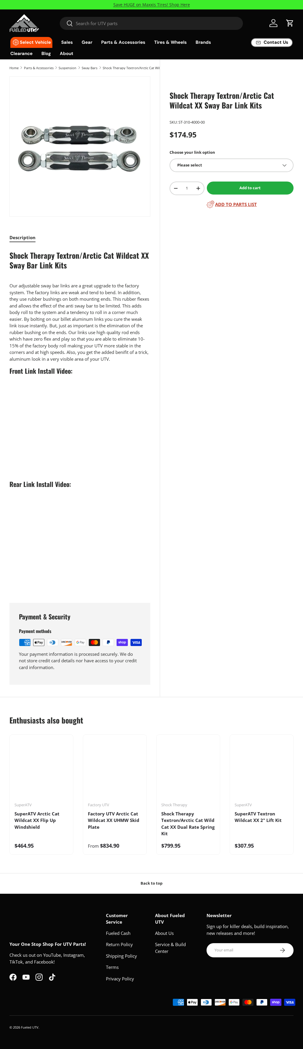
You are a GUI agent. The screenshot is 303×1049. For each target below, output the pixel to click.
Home (14, 67)
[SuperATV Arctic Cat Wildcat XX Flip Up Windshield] (41, 770)
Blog (46, 53)
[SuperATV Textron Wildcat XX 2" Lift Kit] (262, 770)
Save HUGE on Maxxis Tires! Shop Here (151, 4)
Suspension (67, 67)
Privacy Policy (120, 979)
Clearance (21, 53)
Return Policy (119, 944)
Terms (112, 967)
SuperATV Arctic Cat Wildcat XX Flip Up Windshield (36, 820)
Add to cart (250, 187)
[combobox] (151, 23)
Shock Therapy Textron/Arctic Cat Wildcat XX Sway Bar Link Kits (136, 67)
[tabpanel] (79, 419)
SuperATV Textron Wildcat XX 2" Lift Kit (258, 817)
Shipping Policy (121, 956)
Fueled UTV (29, 1027)
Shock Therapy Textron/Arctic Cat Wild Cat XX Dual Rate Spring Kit (188, 824)
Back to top (151, 883)
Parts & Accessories (39, 67)
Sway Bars (89, 67)
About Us (164, 933)
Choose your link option (192, 152)
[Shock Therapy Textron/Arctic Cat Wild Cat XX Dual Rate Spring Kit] (188, 770)
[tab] (22, 237)
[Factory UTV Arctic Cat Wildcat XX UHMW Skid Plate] (115, 770)
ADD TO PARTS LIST (236, 204)
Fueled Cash (118, 933)
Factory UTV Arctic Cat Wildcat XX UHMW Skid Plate (113, 820)
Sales (67, 42)
